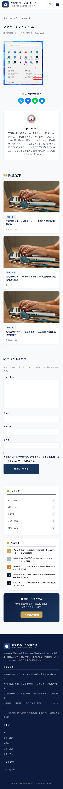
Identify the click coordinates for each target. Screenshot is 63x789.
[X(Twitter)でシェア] (21, 101)
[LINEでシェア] (35, 101)
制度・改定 (8, 738)
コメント (9, 377)
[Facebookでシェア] (28, 101)
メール (8, 426)
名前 (7, 413)
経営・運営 (8, 748)
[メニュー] (57, 4)
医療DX (7, 743)
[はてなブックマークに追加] (42, 101)
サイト (7, 439)
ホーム (9, 18)
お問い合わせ (33, 614)
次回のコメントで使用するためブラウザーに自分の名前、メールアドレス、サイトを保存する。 (31, 459)
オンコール (8, 732)
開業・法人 (8, 754)
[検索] (50, 4)
